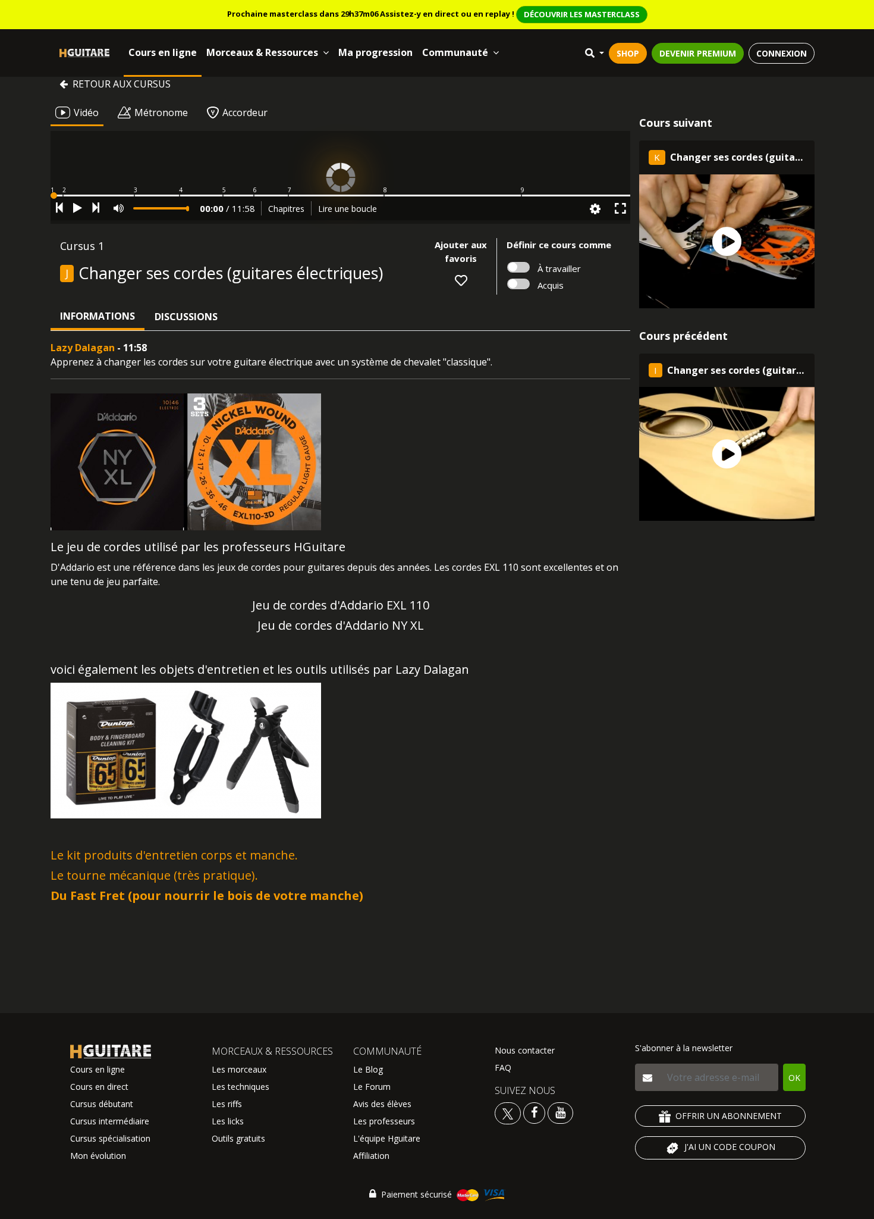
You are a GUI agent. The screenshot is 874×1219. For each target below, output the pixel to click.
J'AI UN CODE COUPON (729, 1146)
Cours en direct (99, 1086)
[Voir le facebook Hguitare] (534, 1112)
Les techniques (240, 1086)
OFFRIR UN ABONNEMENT (728, 1115)
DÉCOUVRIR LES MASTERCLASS (582, 14)
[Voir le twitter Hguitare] (509, 1112)
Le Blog (368, 1069)
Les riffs (227, 1103)
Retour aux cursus (122, 83)
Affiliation (371, 1155)
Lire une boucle (347, 208)
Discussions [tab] (186, 316)
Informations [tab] (97, 316)
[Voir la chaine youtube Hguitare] (560, 1112)
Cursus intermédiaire (109, 1121)
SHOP (628, 53)
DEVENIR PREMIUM (697, 53)
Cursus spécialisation (110, 1138)
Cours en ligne (162, 52)
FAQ (503, 1067)
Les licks (228, 1121)
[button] (340, 195)
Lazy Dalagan (83, 347)
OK (794, 1077)
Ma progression (375, 52)
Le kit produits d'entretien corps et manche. (174, 855)
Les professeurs (384, 1121)
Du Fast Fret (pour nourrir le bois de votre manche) (207, 895)
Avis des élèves (382, 1103)
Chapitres (286, 208)
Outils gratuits (238, 1138)
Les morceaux (239, 1069)
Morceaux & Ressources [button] (262, 52)
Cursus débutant (101, 1103)
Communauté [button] (455, 52)
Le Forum (372, 1086)
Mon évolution (98, 1155)
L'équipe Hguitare (386, 1138)
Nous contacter (525, 1050)
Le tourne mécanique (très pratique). (154, 875)
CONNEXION (781, 53)
